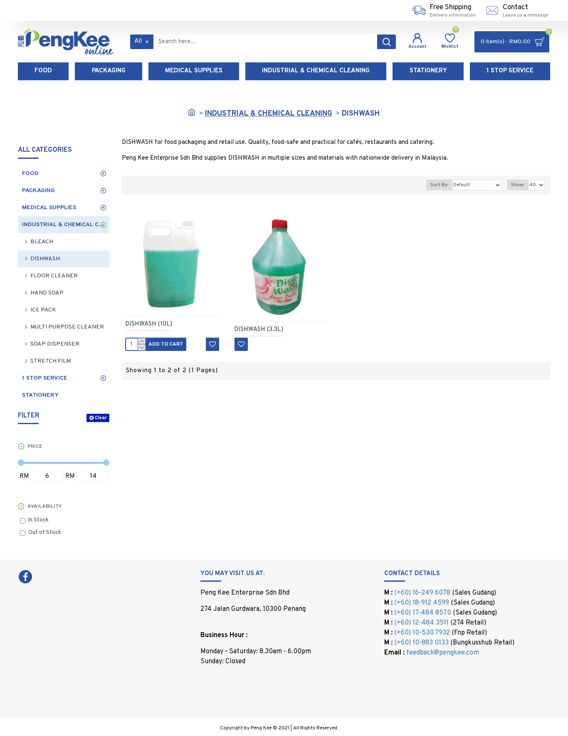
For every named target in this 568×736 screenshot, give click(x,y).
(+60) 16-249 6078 (422, 593)
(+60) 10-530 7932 (422, 633)
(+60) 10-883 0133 (421, 643)
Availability (44, 506)
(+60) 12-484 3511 (421, 623)
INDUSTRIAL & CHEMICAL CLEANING (268, 114)
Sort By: (439, 185)
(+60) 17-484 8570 (422, 613)
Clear (100, 418)
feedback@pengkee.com (442, 653)
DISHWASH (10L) (148, 324)
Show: (517, 185)
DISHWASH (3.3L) (258, 329)
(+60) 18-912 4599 (421, 603)
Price (34, 446)
